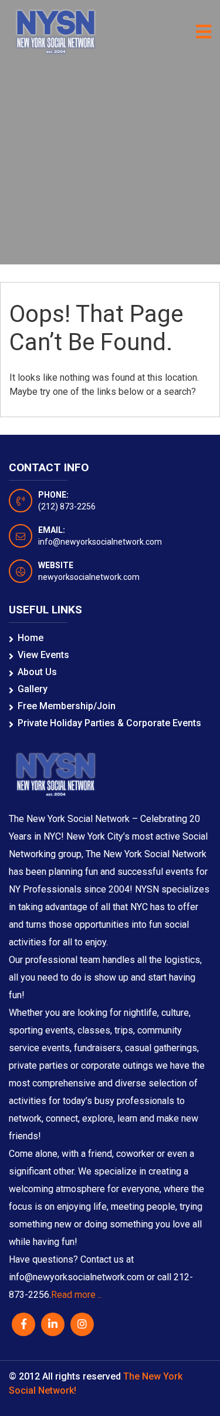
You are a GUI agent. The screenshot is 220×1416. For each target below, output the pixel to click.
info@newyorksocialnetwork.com (100, 541)
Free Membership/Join (67, 706)
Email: (51, 530)
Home (30, 637)
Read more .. (76, 1294)
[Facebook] (23, 1324)
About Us (37, 671)
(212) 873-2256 (67, 506)
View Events (43, 654)
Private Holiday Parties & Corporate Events (109, 723)
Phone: (53, 494)
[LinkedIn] (53, 1324)
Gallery (33, 688)
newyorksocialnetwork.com (89, 577)
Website (55, 565)
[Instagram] (82, 1324)
